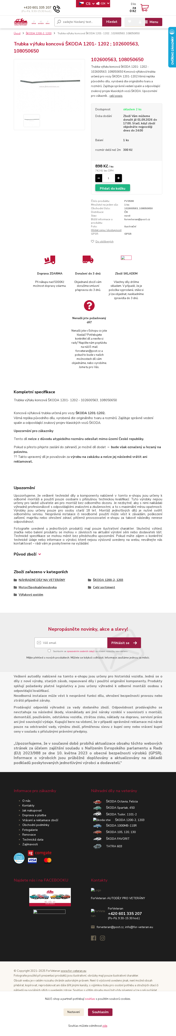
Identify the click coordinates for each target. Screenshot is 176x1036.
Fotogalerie (30, 830)
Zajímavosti (30, 844)
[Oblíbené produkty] (129, 21)
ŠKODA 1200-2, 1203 (127, 820)
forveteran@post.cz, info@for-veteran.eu (125, 927)
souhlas (90, 999)
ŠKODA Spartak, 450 (118, 808)
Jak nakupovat (32, 810)
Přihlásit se (120, 643)
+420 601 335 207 (37, 7)
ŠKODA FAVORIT (116, 839)
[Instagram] (104, 939)
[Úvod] (32, 22)
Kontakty (28, 806)
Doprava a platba (34, 815)
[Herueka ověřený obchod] (33, 858)
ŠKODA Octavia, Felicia (120, 801)
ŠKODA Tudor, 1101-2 (119, 814)
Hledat (111, 22)
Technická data (32, 840)
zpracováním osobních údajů (81, 651)
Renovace (29, 835)
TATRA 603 (112, 846)
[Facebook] (95, 939)
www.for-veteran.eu (73, 971)
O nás (26, 801)
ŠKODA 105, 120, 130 (119, 832)
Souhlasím (100, 1012)
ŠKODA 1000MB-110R (119, 826)
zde (104, 1026)
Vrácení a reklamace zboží (40, 820)
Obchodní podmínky (35, 825)
